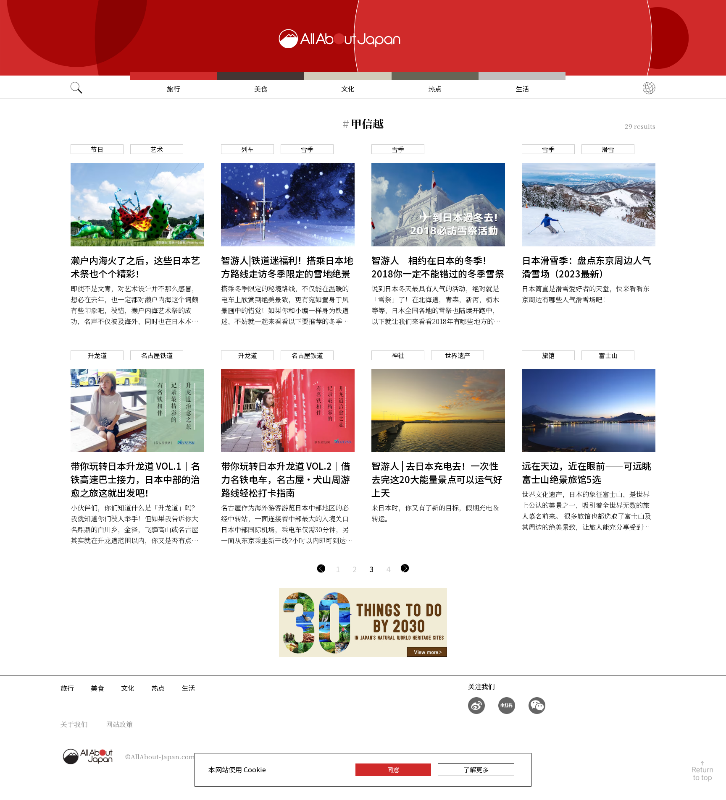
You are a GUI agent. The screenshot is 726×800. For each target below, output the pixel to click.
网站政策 (119, 724)
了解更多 (476, 769)
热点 (435, 89)
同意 (393, 769)
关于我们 (73, 724)
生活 (522, 89)
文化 (348, 89)
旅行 (173, 89)
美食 (261, 89)
